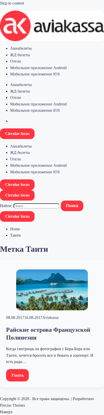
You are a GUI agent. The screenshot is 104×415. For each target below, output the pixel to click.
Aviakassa (50, 317)
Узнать (17, 375)
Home (15, 229)
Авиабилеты (21, 48)
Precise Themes (12, 405)
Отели (15, 61)
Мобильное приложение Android (38, 68)
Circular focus (17, 133)
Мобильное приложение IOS (35, 74)
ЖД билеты (20, 55)
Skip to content (12, 3)
